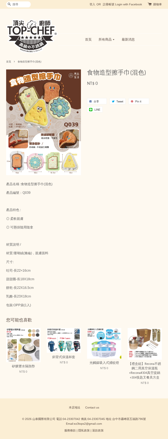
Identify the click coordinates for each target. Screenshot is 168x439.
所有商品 (105, 39)
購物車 (157, 4)
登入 (92, 4)
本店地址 (74, 407)
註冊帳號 (108, 4)
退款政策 (98, 430)
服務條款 (70, 430)
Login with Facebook (128, 4)
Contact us (92, 407)
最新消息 (128, 39)
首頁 (88, 39)
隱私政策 (84, 430)
